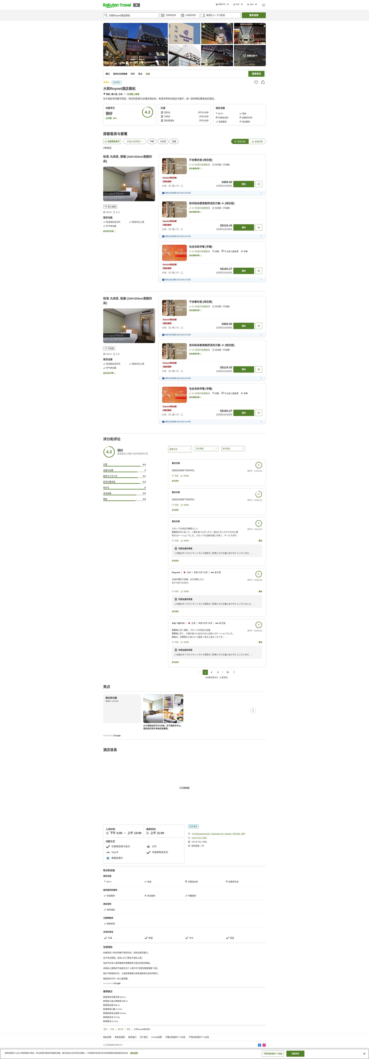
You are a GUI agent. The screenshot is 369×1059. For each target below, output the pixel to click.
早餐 (152, 141)
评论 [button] (133, 74)
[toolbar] (180, 15)
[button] (117, 5)
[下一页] (253, 710)
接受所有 (295, 1054)
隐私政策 (134, 1053)
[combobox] (131, 15)
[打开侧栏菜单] (263, 5)
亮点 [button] (140, 74)
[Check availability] (258, 184)
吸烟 (174, 141)
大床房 (163, 141)
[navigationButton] (199, 672)
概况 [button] (108, 74)
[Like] (256, 82)
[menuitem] (223, 4)
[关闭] (364, 1053)
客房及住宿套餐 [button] (120, 74)
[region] (184, 1054)
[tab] (239, 141)
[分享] (263, 82)
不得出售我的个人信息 (199, 1037)
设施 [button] (148, 74)
